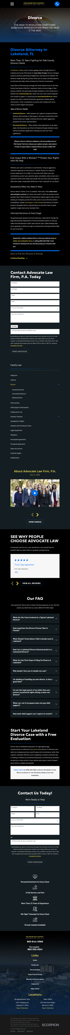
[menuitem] (35, 375)
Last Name (14, 289)
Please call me (19, 770)
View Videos (35, 522)
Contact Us (35, 984)
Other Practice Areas (35, 974)
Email (12, 301)
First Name (14, 283)
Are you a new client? (17, 308)
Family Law (35, 965)
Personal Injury (35, 970)
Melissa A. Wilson (18, 70)
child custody (38, 202)
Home (35, 960)
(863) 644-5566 (44, 241)
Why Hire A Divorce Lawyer (35, 979)
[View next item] (17, 583)
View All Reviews (31, 583)
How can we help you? (17, 314)
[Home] (34, 4)
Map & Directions (22, 1008)
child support (29, 202)
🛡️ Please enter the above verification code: (23, 330)
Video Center (35, 989)
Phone (13, 295)
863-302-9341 (35, 949)
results (35, 749)
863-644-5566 (35, 941)
